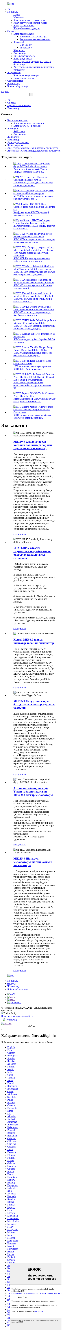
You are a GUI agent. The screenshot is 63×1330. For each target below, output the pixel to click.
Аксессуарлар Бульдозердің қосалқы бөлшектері (32, 148)
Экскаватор (26, 47)
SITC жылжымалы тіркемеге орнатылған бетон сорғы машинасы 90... (32, 385)
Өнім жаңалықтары (23, 78)
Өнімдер (11, 31)
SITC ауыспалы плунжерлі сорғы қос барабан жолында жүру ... (32, 354)
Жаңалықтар (13, 72)
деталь (22, 534)
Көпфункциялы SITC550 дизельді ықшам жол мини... (31, 213)
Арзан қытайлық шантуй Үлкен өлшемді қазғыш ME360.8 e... (30, 170)
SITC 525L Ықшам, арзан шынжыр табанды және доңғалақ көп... (31, 259)
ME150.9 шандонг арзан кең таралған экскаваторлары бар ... (33, 197)
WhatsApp (11, 1020)
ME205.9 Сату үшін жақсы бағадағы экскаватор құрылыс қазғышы (34, 704)
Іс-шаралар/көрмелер (24, 25)
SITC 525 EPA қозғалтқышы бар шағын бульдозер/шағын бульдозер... (34, 273)
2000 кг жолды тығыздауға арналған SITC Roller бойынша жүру (32, 367)
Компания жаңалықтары (26, 75)
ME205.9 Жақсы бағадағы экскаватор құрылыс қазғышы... (33, 184)
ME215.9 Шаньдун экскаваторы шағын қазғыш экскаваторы (32, 862)
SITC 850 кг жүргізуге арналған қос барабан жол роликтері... (32, 313)
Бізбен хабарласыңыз (18, 86)
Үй (9, 9)
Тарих (16, 14)
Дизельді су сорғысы (24, 56)
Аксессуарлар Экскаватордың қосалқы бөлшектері (33, 150)
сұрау (16, 534)
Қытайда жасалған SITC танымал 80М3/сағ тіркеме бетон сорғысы (34, 400)
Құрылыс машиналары (19, 105)
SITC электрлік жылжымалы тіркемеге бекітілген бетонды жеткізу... (33, 416)
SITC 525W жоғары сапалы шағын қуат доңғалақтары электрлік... (34, 240)
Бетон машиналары (23, 34)
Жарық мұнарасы (22, 58)
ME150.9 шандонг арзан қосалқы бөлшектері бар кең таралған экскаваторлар (32, 445)
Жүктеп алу (13, 83)
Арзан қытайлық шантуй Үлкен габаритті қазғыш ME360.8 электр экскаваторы (33, 791)
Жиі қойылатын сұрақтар (26, 28)
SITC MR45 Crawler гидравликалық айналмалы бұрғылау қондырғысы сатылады (32, 553)
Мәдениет (18, 17)
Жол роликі (19, 50)
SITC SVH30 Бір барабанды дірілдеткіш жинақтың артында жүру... (34, 327)
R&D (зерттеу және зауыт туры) (30, 22)
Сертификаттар (15, 80)
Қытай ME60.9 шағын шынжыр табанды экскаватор (33, 641)
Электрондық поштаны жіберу (17, 1016)
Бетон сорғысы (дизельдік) (33, 36)
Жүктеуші (18, 42)
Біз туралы (12, 11)
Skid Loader (25, 45)
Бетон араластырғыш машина (35, 39)
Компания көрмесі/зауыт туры (29, 20)
